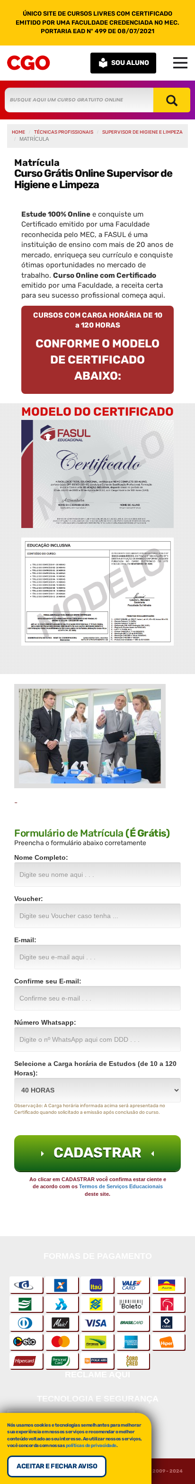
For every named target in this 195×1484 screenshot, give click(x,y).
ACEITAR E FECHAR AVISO (57, 1466)
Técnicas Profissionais (63, 132)
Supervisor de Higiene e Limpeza (142, 132)
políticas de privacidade (91, 1445)
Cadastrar (97, 1152)
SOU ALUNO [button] (130, 63)
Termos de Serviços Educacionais (121, 1186)
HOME (18, 132)
